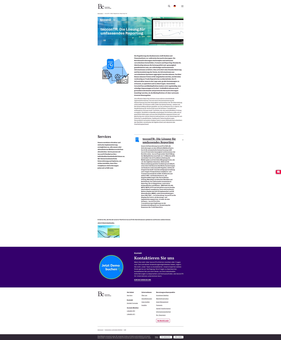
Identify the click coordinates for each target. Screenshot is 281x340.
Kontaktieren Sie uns (142, 280)
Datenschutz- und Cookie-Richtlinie (113, 329)
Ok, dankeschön (165, 337)
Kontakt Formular (132, 303)
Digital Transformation (163, 308)
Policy (156, 337)
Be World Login (163, 321)
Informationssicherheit (163, 312)
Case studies (146, 302)
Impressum (100, 329)
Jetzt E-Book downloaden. (106, 223)
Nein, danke (178, 337)
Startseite (100, 13)
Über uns (144, 295)
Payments (159, 305)
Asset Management (162, 302)
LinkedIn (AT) (131, 314)
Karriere (129, 295)
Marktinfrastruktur (162, 299)
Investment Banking (162, 295)
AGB (125, 329)
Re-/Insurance (161, 315)
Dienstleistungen (147, 299)
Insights (144, 305)
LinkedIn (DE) (131, 311)
